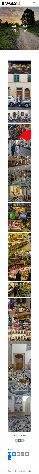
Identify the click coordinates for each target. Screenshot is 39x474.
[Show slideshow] (19, 435)
